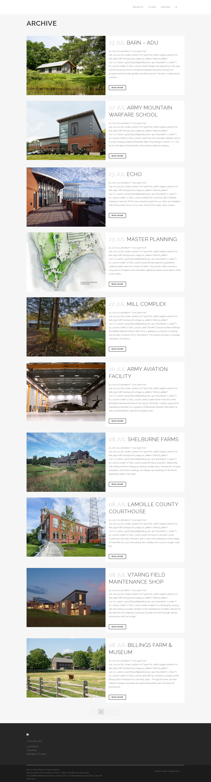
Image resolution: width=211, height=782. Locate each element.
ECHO (134, 174)
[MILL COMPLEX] (66, 326)
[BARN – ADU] (66, 65)
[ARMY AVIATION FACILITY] (66, 391)
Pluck (182, 771)
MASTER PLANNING (152, 239)
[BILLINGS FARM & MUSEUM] (66, 668)
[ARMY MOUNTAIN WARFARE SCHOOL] (66, 130)
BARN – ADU (142, 43)
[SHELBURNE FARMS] (66, 462)
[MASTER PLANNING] (66, 262)
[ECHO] (66, 197)
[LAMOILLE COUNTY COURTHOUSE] (66, 527)
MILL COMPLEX (146, 304)
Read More (117, 88)
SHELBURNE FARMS (153, 439)
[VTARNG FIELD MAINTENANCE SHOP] (66, 597)
